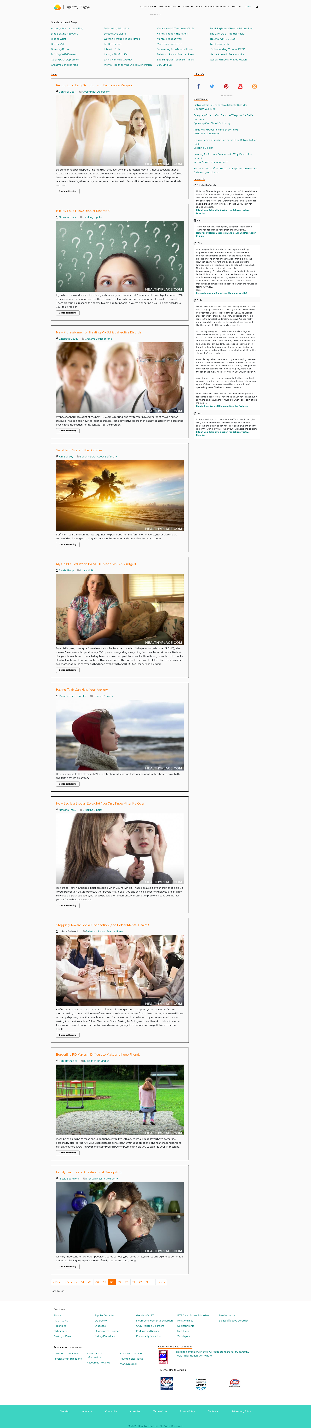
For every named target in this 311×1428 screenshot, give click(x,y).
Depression (101, 1320)
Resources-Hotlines (98, 1362)
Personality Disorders (148, 1336)
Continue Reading (67, 191)
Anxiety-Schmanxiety (207, 133)
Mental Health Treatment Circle (175, 28)
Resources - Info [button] (168, 6)
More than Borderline (169, 44)
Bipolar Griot (58, 39)
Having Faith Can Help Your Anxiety (82, 689)
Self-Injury (183, 1336)
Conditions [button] (147, 6)
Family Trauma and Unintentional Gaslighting (88, 1172)
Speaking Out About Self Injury (98, 456)
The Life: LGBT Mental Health (227, 33)
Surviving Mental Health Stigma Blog (231, 28)
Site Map (64, 1411)
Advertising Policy (241, 1411)
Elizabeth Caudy (68, 338)
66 (98, 1282)
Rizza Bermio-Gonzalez (72, 696)
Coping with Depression (65, 59)
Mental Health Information (95, 1355)
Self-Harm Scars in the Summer (79, 450)
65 (91, 1282)
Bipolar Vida (58, 44)
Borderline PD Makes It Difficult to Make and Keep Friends (98, 1054)
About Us (87, 1411)
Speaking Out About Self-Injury (175, 59)
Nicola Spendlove (69, 1178)
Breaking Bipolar (60, 49)
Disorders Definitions (66, 1353)
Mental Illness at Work (170, 39)
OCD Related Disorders (150, 1325)
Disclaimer (213, 1411)
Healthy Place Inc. (148, 1426)
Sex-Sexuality (227, 1315)
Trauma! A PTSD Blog (223, 39)
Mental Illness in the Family (172, 33)
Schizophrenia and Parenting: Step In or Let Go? (221, 293)
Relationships (185, 1320)
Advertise (135, 1411)
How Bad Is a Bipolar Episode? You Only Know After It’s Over (100, 803)
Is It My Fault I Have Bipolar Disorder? (83, 211)
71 (134, 1282)
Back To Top (57, 1291)
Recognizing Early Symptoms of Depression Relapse (94, 85)
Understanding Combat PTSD (227, 49)
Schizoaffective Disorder (233, 1320)
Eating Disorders (105, 1336)
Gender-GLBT (145, 1315)
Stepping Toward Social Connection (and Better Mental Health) (102, 925)
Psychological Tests (217, 6)
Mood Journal (128, 1364)
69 (120, 1282)
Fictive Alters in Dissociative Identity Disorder (220, 105)
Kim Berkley (65, 456)
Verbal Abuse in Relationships (227, 54)
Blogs (199, 6)
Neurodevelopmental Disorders (154, 1320)
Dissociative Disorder (107, 1331)
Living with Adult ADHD (118, 59)
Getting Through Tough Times (122, 39)
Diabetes (100, 1325)
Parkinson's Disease (148, 1331)
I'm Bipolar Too (112, 44)
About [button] (235, 6)
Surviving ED (164, 64)
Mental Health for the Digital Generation (128, 64)
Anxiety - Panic (63, 1336)
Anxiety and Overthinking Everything (216, 129)
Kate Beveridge (67, 1061)
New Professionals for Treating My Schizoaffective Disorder (99, 332)
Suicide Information (131, 1353)
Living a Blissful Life (115, 54)
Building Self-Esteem (63, 54)
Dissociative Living (115, 33)
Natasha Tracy (67, 217)
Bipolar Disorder (104, 1315)
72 (141, 1282)
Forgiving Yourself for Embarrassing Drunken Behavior (226, 168)
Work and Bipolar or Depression (228, 59)
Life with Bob (112, 49)
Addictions (60, 1325)
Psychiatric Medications (68, 1358)
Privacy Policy (187, 1411)
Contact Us (111, 1411)
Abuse (57, 1315)
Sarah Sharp (66, 570)
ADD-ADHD (61, 1320)
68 (113, 1282)
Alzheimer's (60, 1331)
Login (248, 7)
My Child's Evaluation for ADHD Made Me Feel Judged (96, 564)
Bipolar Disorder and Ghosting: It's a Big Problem (222, 406)
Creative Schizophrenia (65, 64)
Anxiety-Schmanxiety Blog (67, 28)
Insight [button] (187, 6)
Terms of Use (160, 1411)
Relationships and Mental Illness (175, 54)
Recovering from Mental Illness (175, 49)
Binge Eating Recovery (64, 33)
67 (105, 1282)
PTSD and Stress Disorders (193, 1315)
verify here (205, 1355)
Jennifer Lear (66, 91)
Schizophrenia (185, 1325)
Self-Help (183, 1331)
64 (83, 1282)
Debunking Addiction (116, 28)
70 (128, 1282)
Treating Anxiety (219, 44)
